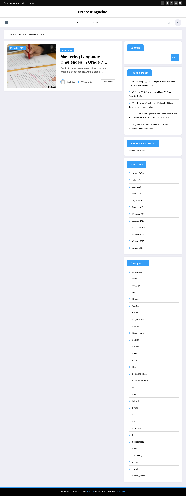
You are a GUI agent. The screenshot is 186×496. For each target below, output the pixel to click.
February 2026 (138, 214)
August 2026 (138, 173)
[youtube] (180, 3)
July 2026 (136, 180)
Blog (134, 292)
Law (134, 394)
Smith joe (70, 82)
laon (134, 387)
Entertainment (138, 333)
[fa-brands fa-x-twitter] (167, 3)
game (134, 360)
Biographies (137, 285)
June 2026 (136, 187)
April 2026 (137, 200)
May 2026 (136, 194)
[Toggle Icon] (6, 23)
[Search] (169, 23)
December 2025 (139, 227)
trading (135, 462)
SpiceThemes (121, 491)
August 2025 (138, 248)
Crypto (135, 313)
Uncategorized (138, 476)
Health (135, 367)
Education (67, 50)
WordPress (90, 491)
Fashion (135, 340)
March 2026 (137, 207)
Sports (135, 448)
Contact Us (93, 22)
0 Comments (86, 82)
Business (136, 299)
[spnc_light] (178, 22)
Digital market (138, 319)
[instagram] (176, 3)
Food (134, 353)
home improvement (140, 380)
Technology (137, 455)
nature (135, 408)
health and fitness (139, 374)
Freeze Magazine (92, 12)
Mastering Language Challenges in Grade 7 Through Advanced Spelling (87, 60)
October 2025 (138, 241)
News (134, 414)
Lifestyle (136, 401)
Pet (133, 421)
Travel (135, 469)
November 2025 (139, 234)
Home (80, 22)
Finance (135, 346)
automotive (137, 272)
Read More (108, 82)
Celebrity (136, 306)
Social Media (138, 442)
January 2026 (138, 221)
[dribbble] (171, 3)
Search (135, 47)
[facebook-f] (162, 3)
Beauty (135, 279)
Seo (134, 435)
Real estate (137, 428)
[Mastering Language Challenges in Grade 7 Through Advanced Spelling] (31, 66)
